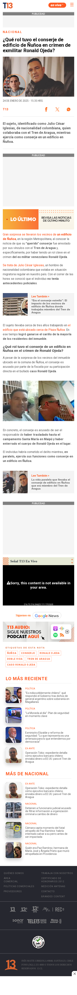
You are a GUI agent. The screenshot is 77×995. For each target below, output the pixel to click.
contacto (48, 891)
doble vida (15, 659)
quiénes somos (14, 873)
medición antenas (53, 886)
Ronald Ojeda (50, 653)
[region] (38, 986)
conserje (28, 653)
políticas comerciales (19, 886)
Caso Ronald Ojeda (21, 664)
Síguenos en (23, 615)
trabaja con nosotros (57, 873)
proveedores (13, 891)
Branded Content (53, 896)
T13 (5, 109)
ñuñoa (11, 653)
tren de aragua (38, 659)
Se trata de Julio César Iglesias (23, 265)
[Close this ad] (74, 973)
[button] (46, 109)
